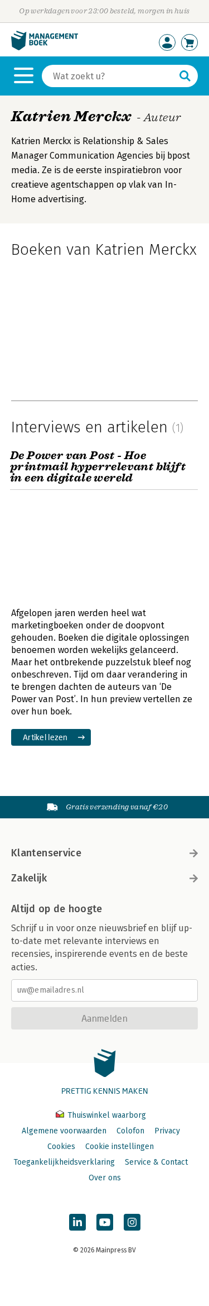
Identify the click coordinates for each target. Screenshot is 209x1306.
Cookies (61, 1146)
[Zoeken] (185, 76)
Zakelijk (29, 878)
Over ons (105, 1178)
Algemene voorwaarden (64, 1131)
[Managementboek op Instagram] (132, 1222)
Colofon (130, 1131)
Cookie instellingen (119, 1146)
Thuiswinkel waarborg (105, 1115)
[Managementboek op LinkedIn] (77, 1222)
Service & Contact (156, 1162)
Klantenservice (46, 853)
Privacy (167, 1131)
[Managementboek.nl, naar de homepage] (44, 48)
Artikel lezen (45, 737)
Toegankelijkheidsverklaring (64, 1162)
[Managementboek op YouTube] (104, 1222)
